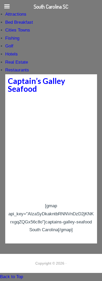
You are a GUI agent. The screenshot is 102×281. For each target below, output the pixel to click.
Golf (9, 46)
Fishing (12, 38)
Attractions (15, 14)
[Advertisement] (51, 148)
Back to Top (11, 276)
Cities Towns (17, 30)
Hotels (11, 54)
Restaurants (17, 70)
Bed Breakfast (19, 22)
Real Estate (16, 62)
